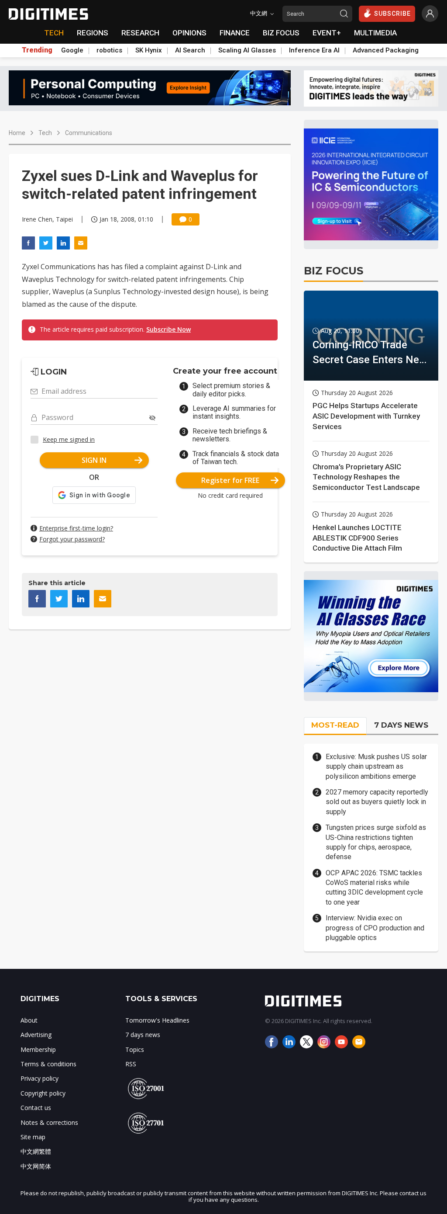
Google (72, 50)
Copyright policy (43, 1093)
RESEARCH (140, 32)
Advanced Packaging (386, 50)
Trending (37, 50)
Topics (134, 1049)
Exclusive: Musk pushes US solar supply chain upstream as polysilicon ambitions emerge (376, 766)
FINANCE (235, 32)
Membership (38, 1049)
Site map (33, 1137)
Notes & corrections (49, 1122)
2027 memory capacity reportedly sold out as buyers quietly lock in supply (377, 802)
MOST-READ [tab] (335, 725)
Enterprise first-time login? (76, 528)
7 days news (142, 1034)
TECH (54, 32)
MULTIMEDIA (375, 32)
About (29, 1020)
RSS (130, 1064)
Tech (45, 132)
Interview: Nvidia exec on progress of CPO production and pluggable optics (375, 928)
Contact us (36, 1107)
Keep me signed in (69, 439)
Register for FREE (230, 480)
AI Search (190, 50)
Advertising (36, 1034)
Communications (88, 132)
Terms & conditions (48, 1064)
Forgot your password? (72, 539)
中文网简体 (36, 1166)
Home (17, 132)
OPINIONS (189, 32)
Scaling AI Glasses (247, 50)
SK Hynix (148, 50)
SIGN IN (94, 460)
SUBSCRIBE (392, 13)
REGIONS (92, 32)
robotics (109, 50)
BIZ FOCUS (281, 32)
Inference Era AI (314, 50)
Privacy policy (39, 1078)
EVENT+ (327, 32)
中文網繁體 (36, 1151)
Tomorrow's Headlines (157, 1020)
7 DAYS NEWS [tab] (401, 725)
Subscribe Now (168, 329)
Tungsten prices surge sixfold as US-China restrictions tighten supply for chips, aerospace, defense (376, 842)
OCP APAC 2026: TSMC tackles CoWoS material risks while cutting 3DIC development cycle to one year (374, 887)
